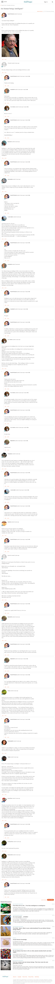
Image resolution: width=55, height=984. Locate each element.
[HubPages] (28, 2)
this (29, 76)
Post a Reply (50, 899)
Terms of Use (24, 976)
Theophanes (10, 453)
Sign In (46, 2)
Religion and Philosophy (18, 926)
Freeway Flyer (10, 841)
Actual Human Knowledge (20, 939)
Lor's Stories (12, 106)
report (5, 59)
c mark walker (10, 216)
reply (2, 59)
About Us (14, 976)
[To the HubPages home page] (5, 977)
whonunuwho (10, 179)
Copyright (19, 976)
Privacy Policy (30, 976)
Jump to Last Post (40, 11)
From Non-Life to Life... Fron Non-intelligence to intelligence (29, 905)
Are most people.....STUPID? (20, 917)
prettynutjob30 (10, 741)
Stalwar (9, 757)
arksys (9, 690)
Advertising (37, 976)
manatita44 (12, 89)
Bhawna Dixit (10, 854)
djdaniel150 (12, 440)
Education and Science (17, 915)
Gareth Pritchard (13, 76)
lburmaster (10, 141)
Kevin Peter (10, 798)
